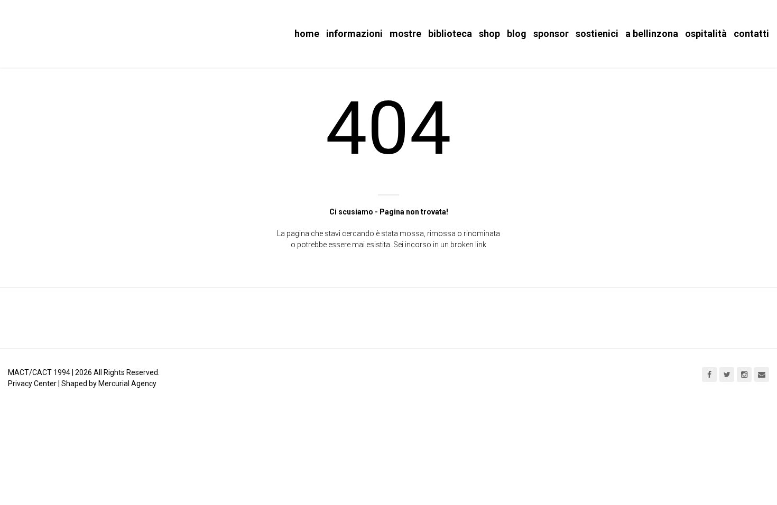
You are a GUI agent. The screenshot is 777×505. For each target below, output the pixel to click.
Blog (516, 33)
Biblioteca (450, 33)
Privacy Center (32, 383)
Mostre (405, 33)
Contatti (751, 33)
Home (306, 33)
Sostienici (597, 33)
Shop (489, 33)
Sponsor (551, 33)
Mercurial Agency (127, 383)
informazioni (354, 33)
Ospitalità (706, 33)
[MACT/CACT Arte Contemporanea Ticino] (74, 30)
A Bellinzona (651, 33)
